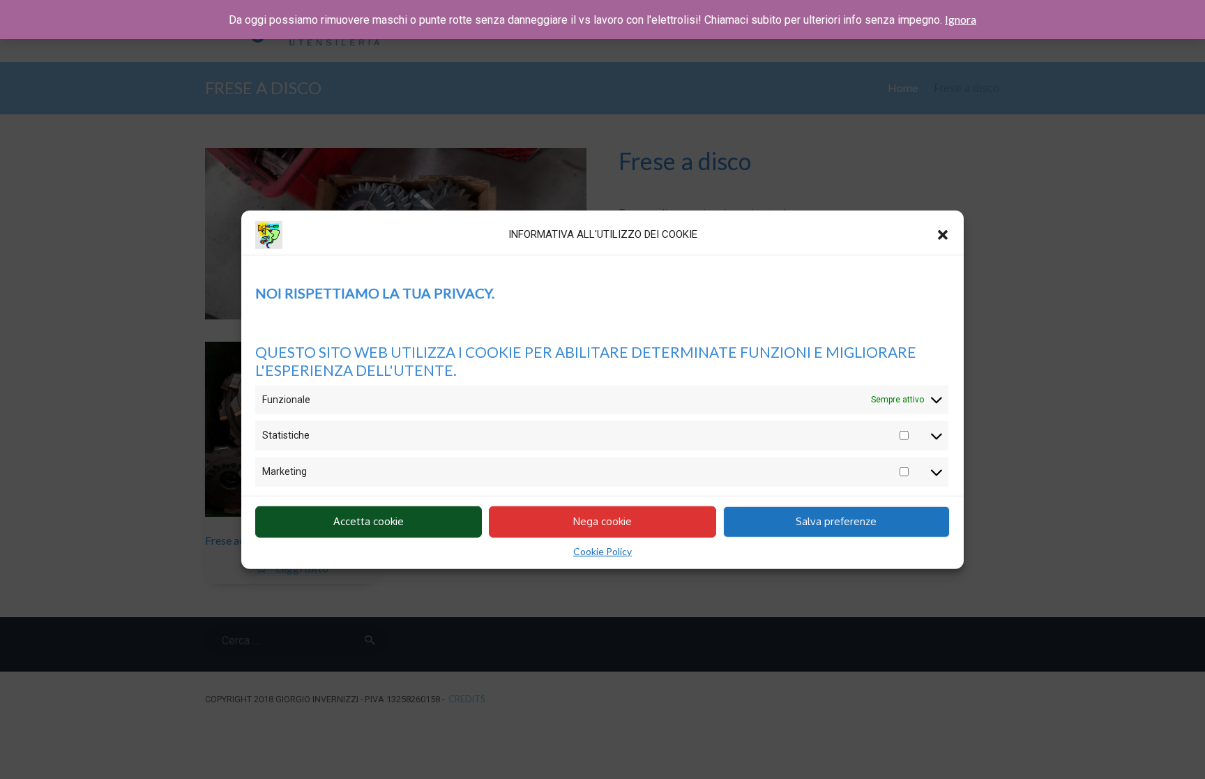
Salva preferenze (836, 521)
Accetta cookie (368, 521)
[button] (943, 234)
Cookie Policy (602, 551)
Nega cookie (602, 521)
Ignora (960, 19)
